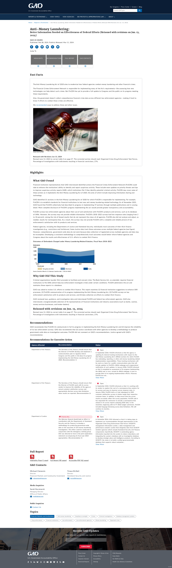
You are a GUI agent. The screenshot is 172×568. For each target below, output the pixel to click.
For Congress (114, 7)
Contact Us (36, 507)
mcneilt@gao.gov (76, 478)
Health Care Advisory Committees (122, 561)
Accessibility (97, 558)
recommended (41, 105)
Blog (140, 7)
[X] (37, 47)
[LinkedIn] (43, 47)
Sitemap (95, 561)
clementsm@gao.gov (40, 478)
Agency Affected (38, 345)
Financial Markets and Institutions (42, 516)
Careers (134, 7)
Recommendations (54, 58)
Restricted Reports (83, 561)
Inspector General (83, 558)
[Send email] (58, 47)
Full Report (69, 58)
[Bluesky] (48, 47)
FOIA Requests (117, 553)
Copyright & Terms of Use (100, 553)
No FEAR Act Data (118, 558)
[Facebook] (32, 47)
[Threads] (53, 47)
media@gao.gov (38, 496)
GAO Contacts (85, 58)
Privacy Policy (97, 556)
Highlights (38, 58)
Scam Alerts (116, 556)
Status (98, 345)
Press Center (125, 7)
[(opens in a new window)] (28, 562)
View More (100, 377)
